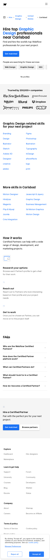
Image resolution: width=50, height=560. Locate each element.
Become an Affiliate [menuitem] (34, 514)
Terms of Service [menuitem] (11, 529)
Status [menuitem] (28, 493)
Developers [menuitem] (30, 483)
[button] (25, 348)
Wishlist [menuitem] (29, 488)
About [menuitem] (6, 508)
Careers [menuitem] (7, 514)
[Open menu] (46, 4)
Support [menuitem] (7, 472)
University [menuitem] (8, 477)
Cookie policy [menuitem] (31, 529)
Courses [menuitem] (7, 483)
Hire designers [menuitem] (32, 454)
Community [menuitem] (30, 477)
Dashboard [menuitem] (8, 454)
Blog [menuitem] (5, 488)
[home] (5, 5)
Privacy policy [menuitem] (9, 534)
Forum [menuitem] (28, 472)
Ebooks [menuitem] (7, 493)
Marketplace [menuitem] (9, 459)
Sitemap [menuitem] (29, 508)
